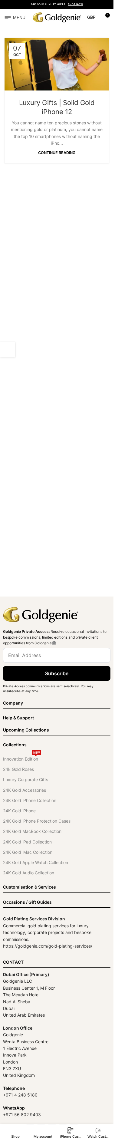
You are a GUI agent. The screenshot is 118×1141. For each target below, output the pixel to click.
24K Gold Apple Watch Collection (35, 862)
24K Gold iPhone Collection (29, 800)
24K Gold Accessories (24, 790)
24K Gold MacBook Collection (32, 831)
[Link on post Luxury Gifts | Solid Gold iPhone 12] (57, 64)
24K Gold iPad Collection (27, 841)
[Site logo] (57, 16)
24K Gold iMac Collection (27, 852)
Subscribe (56, 673)
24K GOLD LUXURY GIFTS (57, 4)
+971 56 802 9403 (22, 1114)
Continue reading (57, 152)
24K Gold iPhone (19, 810)
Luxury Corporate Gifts (25, 779)
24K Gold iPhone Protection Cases (36, 821)
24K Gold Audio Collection (28, 872)
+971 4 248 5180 (20, 1094)
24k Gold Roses (18, 769)
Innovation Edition (21, 757)
